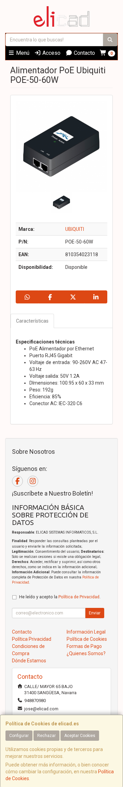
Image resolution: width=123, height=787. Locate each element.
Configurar (19, 735)
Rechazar (46, 735)
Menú (22, 53)
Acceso (50, 53)
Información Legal (86, 632)
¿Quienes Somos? (86, 653)
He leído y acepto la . (59, 596)
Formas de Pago (84, 646)
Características (32, 321)
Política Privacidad (31, 639)
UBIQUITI (74, 229)
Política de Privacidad (78, 596)
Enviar (94, 613)
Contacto (83, 53)
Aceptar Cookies (79, 735)
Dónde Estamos (29, 660)
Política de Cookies (87, 639)
